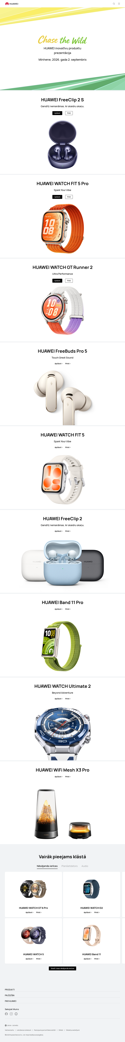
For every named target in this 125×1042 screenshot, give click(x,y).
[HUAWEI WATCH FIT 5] (62, 467)
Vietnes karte (9, 1030)
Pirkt (69, 113)
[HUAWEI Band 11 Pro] (62, 635)
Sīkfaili (61, 1030)
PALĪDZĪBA (10, 995)
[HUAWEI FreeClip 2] (62, 551)
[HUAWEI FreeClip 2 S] (62, 132)
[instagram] (11, 1014)
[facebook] (6, 1014)
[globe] (6, 1025)
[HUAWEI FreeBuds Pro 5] (62, 383)
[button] (114, 3)
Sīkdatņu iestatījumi (73, 1030)
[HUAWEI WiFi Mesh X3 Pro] (62, 802)
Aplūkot (57, 113)
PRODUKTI (10, 989)
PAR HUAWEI (10, 1001)
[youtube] (16, 1014)
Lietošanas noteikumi (24, 1030)
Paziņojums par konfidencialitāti (45, 1030)
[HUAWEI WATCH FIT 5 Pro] (62, 216)
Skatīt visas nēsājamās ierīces (62, 968)
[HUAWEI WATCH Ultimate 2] (62, 719)
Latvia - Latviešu (12, 1025)
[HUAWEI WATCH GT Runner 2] (62, 300)
